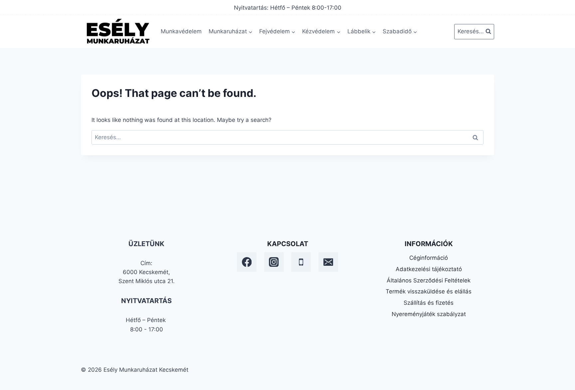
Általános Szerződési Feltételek (429, 280)
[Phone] (301, 262)
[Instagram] (274, 262)
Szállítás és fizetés (429, 302)
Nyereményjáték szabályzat (429, 314)
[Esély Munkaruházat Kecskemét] (117, 31)
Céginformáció (428, 257)
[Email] (328, 262)
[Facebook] (247, 262)
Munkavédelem (181, 31)
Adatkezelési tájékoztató (429, 269)
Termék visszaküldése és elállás (429, 291)
